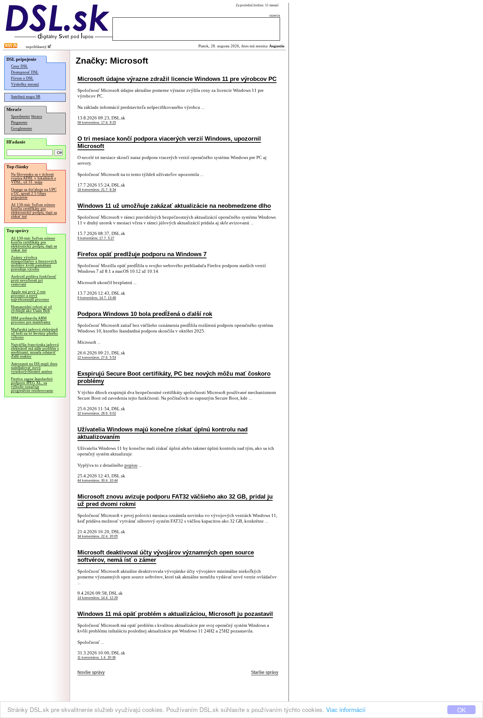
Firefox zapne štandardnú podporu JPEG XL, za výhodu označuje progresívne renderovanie (32, 385)
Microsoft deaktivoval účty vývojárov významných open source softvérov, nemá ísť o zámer (165, 556)
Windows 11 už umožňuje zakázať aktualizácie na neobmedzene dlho (174, 205)
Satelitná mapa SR (25, 97)
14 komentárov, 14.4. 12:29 (97, 598)
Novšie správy (91, 672)
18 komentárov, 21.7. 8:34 (96, 190)
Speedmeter (20, 116)
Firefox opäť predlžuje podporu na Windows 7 (141, 254)
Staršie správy (264, 672)
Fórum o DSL (22, 78)
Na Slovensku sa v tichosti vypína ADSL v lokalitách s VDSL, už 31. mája (33, 178)
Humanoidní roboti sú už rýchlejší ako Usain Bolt (31, 309)
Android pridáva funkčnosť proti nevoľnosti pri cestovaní (33, 280)
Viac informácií (346, 709)
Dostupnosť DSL (25, 72)
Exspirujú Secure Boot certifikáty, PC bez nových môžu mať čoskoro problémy (173, 377)
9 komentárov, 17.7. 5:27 (95, 238)
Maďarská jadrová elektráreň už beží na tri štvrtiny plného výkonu (34, 333)
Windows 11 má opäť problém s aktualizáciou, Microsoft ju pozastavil (175, 613)
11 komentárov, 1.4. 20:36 (96, 657)
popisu (131, 465)
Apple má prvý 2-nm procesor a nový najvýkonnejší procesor (30, 295)
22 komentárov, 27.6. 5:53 (96, 357)
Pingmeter (19, 122)
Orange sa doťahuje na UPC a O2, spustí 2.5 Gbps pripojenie (34, 193)
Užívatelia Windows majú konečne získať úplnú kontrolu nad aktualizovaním (162, 433)
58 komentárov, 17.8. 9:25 (96, 122)
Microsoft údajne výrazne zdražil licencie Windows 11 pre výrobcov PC (177, 78)
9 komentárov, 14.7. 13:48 (96, 298)
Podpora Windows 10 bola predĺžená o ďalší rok (144, 313)
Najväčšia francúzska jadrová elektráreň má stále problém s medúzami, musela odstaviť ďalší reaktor (35, 350)
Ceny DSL (19, 66)
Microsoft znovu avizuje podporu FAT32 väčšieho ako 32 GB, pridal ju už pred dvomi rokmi (175, 500)
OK (461, 709)
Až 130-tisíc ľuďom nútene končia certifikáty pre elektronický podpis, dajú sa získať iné (34, 210)
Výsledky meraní (25, 84)
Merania (36, 116)
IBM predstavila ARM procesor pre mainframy (31, 320)
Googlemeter (21, 128)
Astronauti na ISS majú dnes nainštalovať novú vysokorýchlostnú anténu (34, 367)
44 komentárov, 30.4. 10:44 (97, 480)
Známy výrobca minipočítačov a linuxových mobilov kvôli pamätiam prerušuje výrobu (34, 263)
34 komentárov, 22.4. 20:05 (97, 536)
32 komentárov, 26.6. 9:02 (96, 413)
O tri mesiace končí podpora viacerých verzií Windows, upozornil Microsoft (169, 142)
